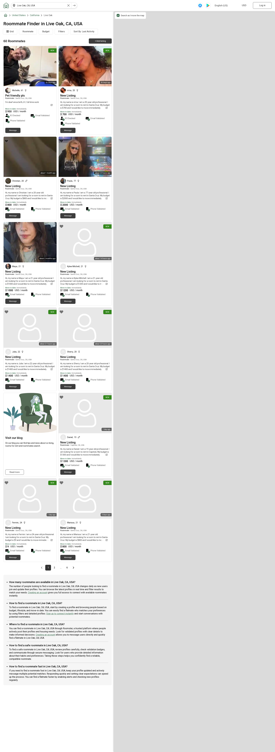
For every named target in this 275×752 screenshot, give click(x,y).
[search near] (14, 5)
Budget (45, 31)
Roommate (27, 31)
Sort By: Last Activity (84, 31)
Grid (12, 31)
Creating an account (37, 592)
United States (19, 15)
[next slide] (106, 157)
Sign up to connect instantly (60, 613)
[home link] (6, 5)
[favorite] (6, 50)
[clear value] (68, 5)
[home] (6, 15)
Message (13, 130)
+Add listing (100, 41)
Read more (15, 472)
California (34, 15)
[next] (74, 5)
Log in (262, 5)
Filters (61, 31)
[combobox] (41, 5)
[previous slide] (64, 157)
